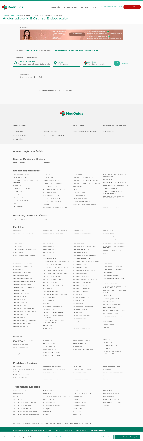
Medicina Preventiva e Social (84, 270)
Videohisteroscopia (111, 201)
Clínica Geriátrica (20, 377)
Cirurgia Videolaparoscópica (24, 311)
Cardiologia (18, 269)
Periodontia (108, 342)
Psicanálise (77, 396)
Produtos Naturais (80, 376)
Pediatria (106, 260)
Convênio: (92, 62)
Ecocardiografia (49, 258)
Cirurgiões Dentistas (21, 345)
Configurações (106, 437)
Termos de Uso (50, 132)
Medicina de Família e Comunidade (85, 279)
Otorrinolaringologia (112, 251)
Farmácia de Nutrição (51, 379)
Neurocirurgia (78, 303)
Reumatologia (108, 301)
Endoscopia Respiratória (53, 285)
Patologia (107, 254)
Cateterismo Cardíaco (21, 200)
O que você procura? (26, 61)
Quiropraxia (78, 411)
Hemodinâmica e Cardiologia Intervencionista (54, 321)
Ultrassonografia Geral (112, 317)
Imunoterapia (78, 174)
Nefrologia (77, 294)
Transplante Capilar (111, 399)
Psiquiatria (107, 272)
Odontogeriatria (49, 349)
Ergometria (47, 288)
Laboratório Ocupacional (83, 177)
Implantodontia (49, 346)
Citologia (46, 174)
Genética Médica (49, 300)
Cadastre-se (108, 132)
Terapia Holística (109, 390)
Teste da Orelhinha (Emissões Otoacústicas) (114, 175)
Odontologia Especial (51, 352)
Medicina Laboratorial (82, 258)
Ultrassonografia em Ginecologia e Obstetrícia (116, 320)
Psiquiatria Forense (111, 275)
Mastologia (77, 237)
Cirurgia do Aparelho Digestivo (25, 323)
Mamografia (77, 186)
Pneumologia (108, 263)
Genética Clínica (49, 297)
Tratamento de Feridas (112, 402)
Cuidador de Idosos (50, 373)
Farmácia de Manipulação (52, 376)
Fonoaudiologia (49, 390)
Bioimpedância (18, 191)
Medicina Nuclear (79, 264)
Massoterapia (48, 399)
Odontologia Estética (51, 355)
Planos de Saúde (79, 373)
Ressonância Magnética (82, 201)
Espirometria (48, 204)
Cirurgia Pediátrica (20, 296)
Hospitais (46, 163)
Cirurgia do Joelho (20, 326)
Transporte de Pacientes (113, 373)
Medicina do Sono (80, 285)
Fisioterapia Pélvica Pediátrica (25, 411)
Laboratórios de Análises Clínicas (86, 183)
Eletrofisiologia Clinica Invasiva (55, 267)
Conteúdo (85, 7)
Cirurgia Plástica (19, 299)
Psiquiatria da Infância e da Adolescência (113, 279)
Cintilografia (18, 206)
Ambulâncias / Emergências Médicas (23, 370)
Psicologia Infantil (80, 402)
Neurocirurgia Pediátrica (83, 306)
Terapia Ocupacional (111, 393)
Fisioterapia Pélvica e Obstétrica (26, 414)
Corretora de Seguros (52, 367)
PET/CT (75, 189)
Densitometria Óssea (51, 180)
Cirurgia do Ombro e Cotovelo (55, 231)
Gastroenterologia (51, 291)
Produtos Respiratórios (113, 367)
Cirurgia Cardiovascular (22, 278)
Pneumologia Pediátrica (112, 266)
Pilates (46, 414)
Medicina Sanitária (80, 273)
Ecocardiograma (49, 192)
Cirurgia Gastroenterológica (24, 287)
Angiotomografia (20, 177)
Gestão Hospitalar (20, 163)
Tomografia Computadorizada (114, 182)
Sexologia (77, 414)
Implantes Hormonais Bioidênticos (56, 396)
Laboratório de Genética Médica (85, 180)
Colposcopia (48, 177)
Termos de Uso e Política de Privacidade (62, 437)
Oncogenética (108, 234)
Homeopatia (47, 328)
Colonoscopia (48, 246)
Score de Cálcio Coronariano (84, 204)
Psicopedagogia (79, 405)
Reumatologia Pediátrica (112, 304)
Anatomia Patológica (21, 174)
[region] (71, 436)
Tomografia (107, 179)
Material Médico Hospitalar (84, 370)
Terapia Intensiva (109, 307)
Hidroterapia (48, 393)
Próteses (107, 348)
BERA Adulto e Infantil (21, 188)
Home (5, 15)
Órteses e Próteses (111, 376)
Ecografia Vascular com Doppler (56, 261)
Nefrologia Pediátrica (81, 297)
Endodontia (47, 340)
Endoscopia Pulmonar (52, 282)
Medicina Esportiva (80, 240)
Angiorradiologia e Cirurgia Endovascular (24, 256)
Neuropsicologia (49, 402)
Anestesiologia (19, 243)
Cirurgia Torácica (20, 302)
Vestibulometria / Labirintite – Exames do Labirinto (115, 197)
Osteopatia (47, 411)
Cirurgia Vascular (20, 305)
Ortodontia (77, 346)
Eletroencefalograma (52, 198)
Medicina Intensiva (80, 252)
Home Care (77, 367)
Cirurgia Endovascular (22, 284)
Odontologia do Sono (81, 340)
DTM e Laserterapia (20, 348)
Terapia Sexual (109, 396)
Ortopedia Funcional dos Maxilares (83, 350)
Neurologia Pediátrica (82, 316)
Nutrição (46, 408)
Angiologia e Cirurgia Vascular (25, 249)
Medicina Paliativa (80, 267)
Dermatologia (48, 252)
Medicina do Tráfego (81, 291)
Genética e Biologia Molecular (55, 207)
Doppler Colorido (50, 186)
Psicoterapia (78, 408)
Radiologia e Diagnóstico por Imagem (114, 291)
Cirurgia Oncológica (21, 293)
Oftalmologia (108, 231)
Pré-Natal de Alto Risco (82, 393)
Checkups (16, 203)
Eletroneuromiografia (52, 201)
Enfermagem (18, 393)
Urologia (106, 327)
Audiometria (18, 185)
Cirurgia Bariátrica (20, 275)
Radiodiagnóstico (110, 283)
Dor (44, 255)
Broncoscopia (18, 197)
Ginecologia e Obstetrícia (53, 306)
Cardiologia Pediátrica (22, 272)
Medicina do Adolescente (83, 282)
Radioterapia (108, 295)
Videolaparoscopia (110, 204)
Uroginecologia (109, 324)
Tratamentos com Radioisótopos (116, 185)
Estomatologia (49, 343)
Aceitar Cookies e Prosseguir (127, 437)
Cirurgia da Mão (19, 317)
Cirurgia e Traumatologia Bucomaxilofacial (23, 340)
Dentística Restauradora (23, 351)
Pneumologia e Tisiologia (112, 269)
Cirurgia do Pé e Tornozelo (54, 234)
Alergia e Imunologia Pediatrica (25, 240)
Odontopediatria (79, 343)
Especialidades (70, 7)
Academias (17, 367)
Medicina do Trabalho (81, 288)
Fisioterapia (18, 399)
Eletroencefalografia (52, 264)
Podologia (77, 390)
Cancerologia (18, 260)
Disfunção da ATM (19, 354)
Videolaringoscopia (111, 207)
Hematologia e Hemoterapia (53, 313)
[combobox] (65, 64)
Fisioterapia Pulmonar (22, 408)
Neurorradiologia (80, 319)
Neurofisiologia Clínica (82, 309)
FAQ (94, 7)
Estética (16, 396)
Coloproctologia (50, 249)
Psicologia (77, 399)
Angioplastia (18, 252)
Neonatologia (78, 300)
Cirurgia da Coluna (20, 314)
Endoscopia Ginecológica (53, 279)
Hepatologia (48, 325)
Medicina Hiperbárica (81, 249)
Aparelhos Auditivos (21, 374)
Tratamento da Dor (110, 314)
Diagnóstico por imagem (52, 183)
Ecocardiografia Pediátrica (54, 189)
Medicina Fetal (78, 243)
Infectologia (78, 231)
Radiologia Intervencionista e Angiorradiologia (114, 286)
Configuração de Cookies (96, 430)
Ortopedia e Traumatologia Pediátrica (113, 247)
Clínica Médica (48, 243)
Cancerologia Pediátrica (22, 266)
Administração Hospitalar (23, 234)
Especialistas (15, 15)
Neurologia (77, 313)
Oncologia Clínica (110, 237)
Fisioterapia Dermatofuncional (25, 402)
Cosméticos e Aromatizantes (54, 370)
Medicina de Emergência (82, 276)
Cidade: (61, 62)
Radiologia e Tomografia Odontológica (112, 352)
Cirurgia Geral (18, 290)
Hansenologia (48, 309)
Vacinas (106, 405)
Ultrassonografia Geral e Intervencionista (113, 192)
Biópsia (16, 194)
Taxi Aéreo (107, 370)
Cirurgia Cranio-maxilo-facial (24, 281)
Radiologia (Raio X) (80, 198)
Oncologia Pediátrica (111, 240)
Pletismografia (79, 192)
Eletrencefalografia (51, 195)
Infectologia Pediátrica (82, 234)
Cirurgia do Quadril (51, 237)
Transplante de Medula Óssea (114, 311)
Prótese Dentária (110, 345)
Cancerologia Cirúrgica (22, 263)
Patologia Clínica (109, 257)
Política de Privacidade (54, 135)
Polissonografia (79, 195)
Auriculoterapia (19, 390)
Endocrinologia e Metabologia (55, 273)
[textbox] (65, 64)
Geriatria (46, 303)
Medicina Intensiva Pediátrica (84, 255)
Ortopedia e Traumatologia (113, 243)
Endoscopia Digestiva (51, 276)
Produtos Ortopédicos (82, 379)
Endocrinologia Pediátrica (53, 270)
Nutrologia (77, 325)
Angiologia (17, 246)
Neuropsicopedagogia (52, 405)
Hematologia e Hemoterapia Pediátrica (53, 316)
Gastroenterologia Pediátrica (55, 294)
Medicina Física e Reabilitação (84, 246)
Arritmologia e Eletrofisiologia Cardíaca (25, 181)
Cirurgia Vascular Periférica (24, 308)
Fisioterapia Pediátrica (22, 405)
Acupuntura (17, 231)
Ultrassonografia (110, 188)
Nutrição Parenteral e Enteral (85, 322)
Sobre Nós (55, 7)
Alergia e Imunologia (21, 237)
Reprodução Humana (111, 298)
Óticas (105, 379)
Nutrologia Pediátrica (81, 328)
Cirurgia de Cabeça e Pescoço (24, 320)
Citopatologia (48, 240)
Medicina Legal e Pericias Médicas (86, 261)
